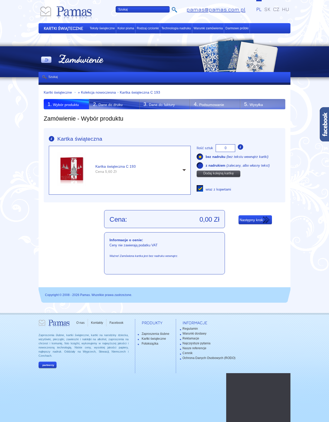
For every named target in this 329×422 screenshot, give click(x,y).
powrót (46, 60)
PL (259, 9)
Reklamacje (190, 338)
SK (267, 9)
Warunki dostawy (194, 333)
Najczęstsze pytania (196, 343)
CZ (276, 9)
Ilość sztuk (205, 148)
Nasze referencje (194, 348)
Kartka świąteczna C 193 (140, 92)
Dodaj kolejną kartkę (218, 173)
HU (285, 9)
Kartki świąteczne (58, 92)
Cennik (187, 353)
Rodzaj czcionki (148, 28)
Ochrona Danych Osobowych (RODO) (208, 358)
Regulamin (190, 328)
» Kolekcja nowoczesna (96, 92)
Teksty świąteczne (102, 28)
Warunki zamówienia (208, 28)
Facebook (116, 323)
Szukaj (53, 77)
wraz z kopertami (218, 189)
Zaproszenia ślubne (155, 334)
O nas (80, 323)
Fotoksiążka (150, 343)
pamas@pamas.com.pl (216, 9)
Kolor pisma (125, 28)
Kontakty (97, 323)
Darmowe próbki (237, 28)
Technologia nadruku (176, 28)
